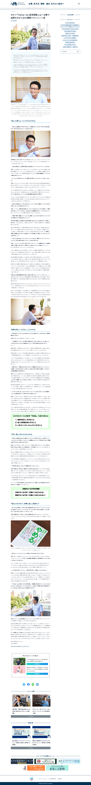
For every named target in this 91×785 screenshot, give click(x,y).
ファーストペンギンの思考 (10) (70, 40)
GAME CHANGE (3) (70, 42)
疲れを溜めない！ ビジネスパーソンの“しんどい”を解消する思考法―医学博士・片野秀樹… (21, 742)
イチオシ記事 (31, 691)
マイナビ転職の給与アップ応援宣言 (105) (70, 26)
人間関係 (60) (75, 35)
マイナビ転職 (31, 779)
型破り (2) (75, 47)
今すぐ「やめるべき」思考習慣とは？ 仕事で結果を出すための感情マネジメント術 (30, 16)
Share (28, 684)
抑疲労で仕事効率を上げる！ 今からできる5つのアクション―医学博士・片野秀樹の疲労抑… (41, 742)
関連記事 (30, 723)
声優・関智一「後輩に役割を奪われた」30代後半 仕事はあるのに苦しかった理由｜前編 (21, 711)
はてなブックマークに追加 (37, 684)
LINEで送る (33, 684)
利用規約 (59, 778)
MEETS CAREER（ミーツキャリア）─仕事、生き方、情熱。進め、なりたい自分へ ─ (18, 3)
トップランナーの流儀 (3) (70, 38)
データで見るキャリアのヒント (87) (70, 29)
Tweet (24, 684)
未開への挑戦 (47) (67, 47)
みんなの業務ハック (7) (70, 44)
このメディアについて (42, 778)
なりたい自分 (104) (70, 22)
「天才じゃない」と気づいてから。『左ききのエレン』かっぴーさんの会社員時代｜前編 (41, 711)
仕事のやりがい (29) (66, 35)
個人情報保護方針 (52, 778)
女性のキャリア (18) (70, 33)
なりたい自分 (14, 20)
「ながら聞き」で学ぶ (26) (70, 31)
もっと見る (30, 716)
